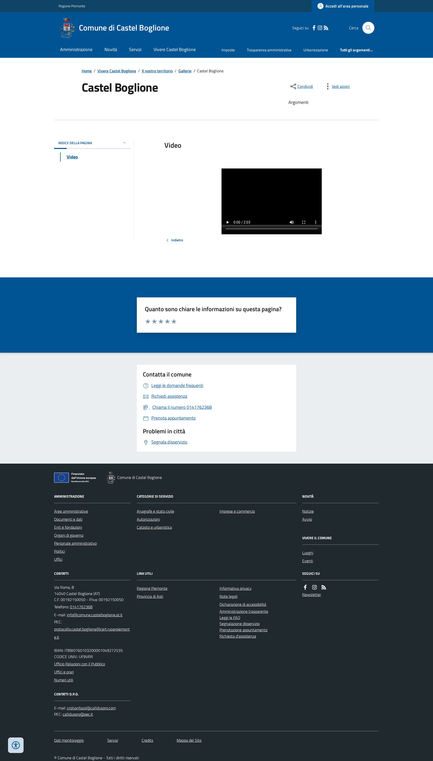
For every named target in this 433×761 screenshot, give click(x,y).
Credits (147, 740)
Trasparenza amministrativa (269, 50)
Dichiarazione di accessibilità (243, 604)
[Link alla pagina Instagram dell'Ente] (314, 587)
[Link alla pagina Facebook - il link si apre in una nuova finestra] (314, 28)
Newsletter (311, 595)
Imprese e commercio (237, 511)
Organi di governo (68, 535)
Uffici (58, 559)
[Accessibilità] (16, 745)
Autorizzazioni (148, 519)
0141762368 (81, 607)
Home (87, 71)
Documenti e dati (68, 519)
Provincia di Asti (150, 596)
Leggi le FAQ (230, 618)
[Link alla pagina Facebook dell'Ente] (305, 587)
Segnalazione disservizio (240, 624)
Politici (59, 551)
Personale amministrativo (75, 543)
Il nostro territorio (157, 71)
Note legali (229, 596)
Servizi (135, 49)
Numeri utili (63, 680)
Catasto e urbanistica (154, 527)
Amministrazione (76, 49)
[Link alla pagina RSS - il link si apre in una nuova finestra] (326, 28)
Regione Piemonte (72, 6)
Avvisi (307, 519)
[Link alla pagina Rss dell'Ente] (324, 587)
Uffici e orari (64, 672)
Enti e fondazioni (68, 527)
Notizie (308, 511)
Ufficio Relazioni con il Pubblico (79, 664)
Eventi (307, 561)
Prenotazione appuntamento (243, 630)
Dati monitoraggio (69, 740)
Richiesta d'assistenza (238, 636)
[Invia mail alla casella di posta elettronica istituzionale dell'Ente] (95, 615)
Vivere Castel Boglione (175, 49)
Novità (110, 49)
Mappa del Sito (189, 740)
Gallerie (184, 71)
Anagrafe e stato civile (155, 511)
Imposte (228, 50)
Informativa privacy (236, 588)
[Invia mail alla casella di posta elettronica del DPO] (91, 708)
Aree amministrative (71, 511)
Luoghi (307, 553)
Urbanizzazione (315, 50)
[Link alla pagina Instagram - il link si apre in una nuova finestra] (320, 28)
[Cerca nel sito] (366, 28)
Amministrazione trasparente (244, 611)
